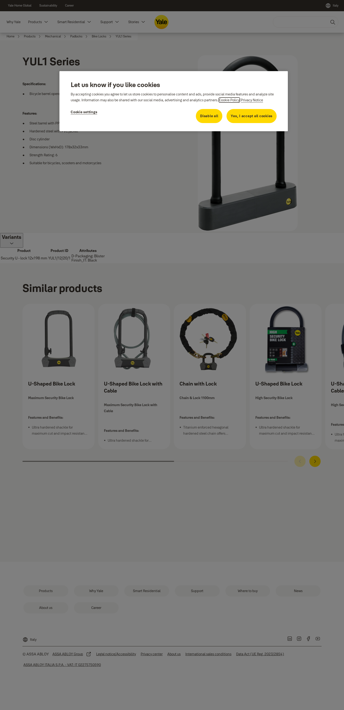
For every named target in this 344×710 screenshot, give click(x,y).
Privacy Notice (252, 100)
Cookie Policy (229, 100)
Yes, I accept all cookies (251, 116)
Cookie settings (84, 112)
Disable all (209, 116)
